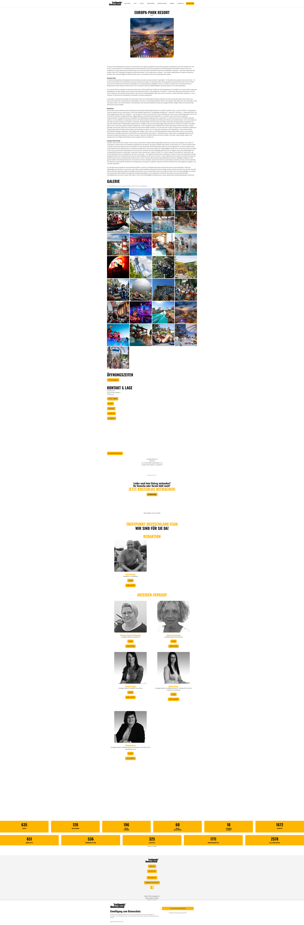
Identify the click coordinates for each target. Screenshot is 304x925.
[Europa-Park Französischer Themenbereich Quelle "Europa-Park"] (186, 312)
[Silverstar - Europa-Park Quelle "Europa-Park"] (141, 222)
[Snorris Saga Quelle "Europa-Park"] (141, 245)
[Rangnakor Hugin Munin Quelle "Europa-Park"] (118, 267)
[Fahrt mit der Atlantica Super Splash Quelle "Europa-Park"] (163, 312)
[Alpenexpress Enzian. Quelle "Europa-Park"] (186, 290)
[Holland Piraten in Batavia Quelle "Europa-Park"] (141, 312)
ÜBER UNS (152, 866)
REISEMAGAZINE (162, 3)
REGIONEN (127, 3)
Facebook (111, 413)
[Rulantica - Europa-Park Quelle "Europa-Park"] (163, 222)
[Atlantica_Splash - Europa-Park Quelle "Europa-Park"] (163, 199)
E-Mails (110, 404)
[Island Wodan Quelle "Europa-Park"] (163, 290)
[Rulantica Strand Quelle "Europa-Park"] (163, 335)
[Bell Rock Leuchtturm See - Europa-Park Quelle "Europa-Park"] (118, 245)
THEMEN (172, 3)
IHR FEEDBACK (152, 878)
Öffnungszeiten (113, 380)
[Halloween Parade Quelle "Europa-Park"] (118, 290)
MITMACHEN (190, 3)
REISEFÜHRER (150, 3)
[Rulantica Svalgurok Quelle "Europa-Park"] (186, 335)
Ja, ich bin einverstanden (178, 908)
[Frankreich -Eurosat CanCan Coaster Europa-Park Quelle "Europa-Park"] (118, 199)
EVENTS (142, 3)
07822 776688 (112, 399)
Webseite (111, 408)
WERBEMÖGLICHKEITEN (152, 883)
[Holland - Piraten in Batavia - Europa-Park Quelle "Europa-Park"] (186, 199)
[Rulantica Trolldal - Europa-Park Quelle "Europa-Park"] (186, 222)
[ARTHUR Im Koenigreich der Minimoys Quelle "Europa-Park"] (163, 267)
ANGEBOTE (180, 3)
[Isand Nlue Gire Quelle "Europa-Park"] (141, 267)
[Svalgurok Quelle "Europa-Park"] (186, 245)
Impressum (120, 921)
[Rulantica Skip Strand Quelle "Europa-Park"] (163, 245)
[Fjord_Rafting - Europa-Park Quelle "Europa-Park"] (118, 222)
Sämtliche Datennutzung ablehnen (178, 913)
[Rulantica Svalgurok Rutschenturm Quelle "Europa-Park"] (118, 335)
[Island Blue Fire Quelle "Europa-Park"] (141, 199)
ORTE (135, 3)
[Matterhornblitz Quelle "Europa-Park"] (141, 290)
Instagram (111, 418)
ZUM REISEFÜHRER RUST (115, 453)
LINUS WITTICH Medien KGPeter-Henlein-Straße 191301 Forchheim (152, 898)
